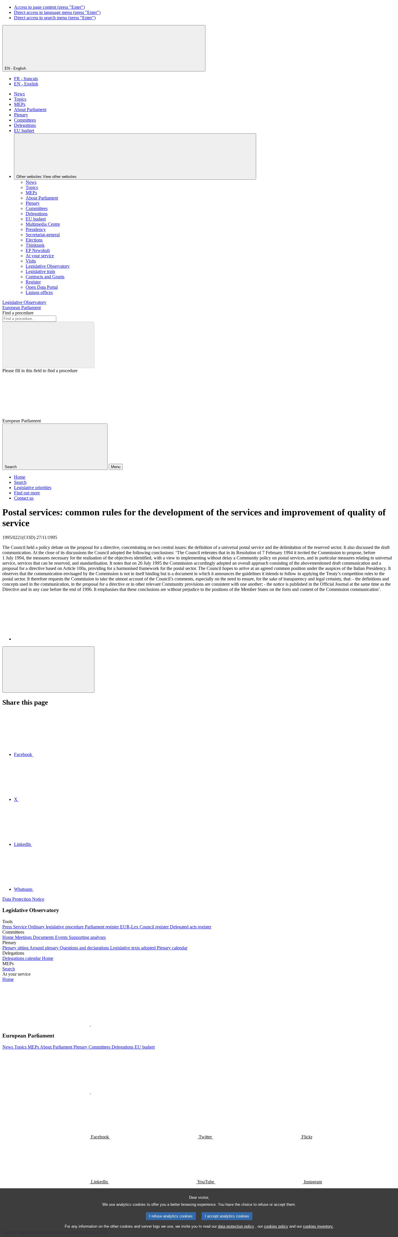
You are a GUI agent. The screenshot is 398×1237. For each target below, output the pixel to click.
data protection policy (236, 1226)
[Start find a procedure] (48, 345)
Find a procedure (18, 312)
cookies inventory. (318, 1226)
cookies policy (276, 1226)
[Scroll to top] (48, 669)
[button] (90, 1024)
